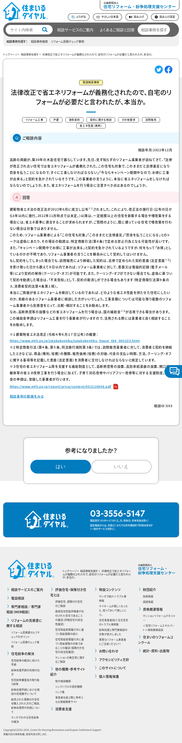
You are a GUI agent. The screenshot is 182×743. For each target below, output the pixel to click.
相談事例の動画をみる (27, 396)
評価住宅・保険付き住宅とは (68, 592)
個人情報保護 (109, 676)
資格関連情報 (153, 609)
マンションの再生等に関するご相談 (70, 660)
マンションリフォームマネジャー (159, 618)
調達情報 (148, 602)
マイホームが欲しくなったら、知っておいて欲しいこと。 (113, 610)
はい (61, 466)
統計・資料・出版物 (156, 650)
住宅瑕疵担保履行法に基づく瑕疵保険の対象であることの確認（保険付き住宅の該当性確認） (69, 645)
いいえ (121, 466)
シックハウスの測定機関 (68, 686)
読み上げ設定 (167, 17)
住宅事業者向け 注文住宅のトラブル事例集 (113, 622)
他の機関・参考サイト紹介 (67, 672)
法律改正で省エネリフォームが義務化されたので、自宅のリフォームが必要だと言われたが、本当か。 (97, 54)
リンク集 (60, 692)
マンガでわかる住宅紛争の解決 (25, 719)
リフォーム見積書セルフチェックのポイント (25, 634)
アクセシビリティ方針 (114, 659)
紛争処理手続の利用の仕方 (25, 672)
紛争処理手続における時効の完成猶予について (25, 692)
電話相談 (17, 598)
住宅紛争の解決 (22, 653)
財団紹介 (149, 589)
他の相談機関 (63, 681)
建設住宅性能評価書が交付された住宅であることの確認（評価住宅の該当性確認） (69, 617)
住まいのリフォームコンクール (155, 639)
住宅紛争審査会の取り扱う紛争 (25, 682)
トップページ (10, 54)
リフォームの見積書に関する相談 (24, 623)
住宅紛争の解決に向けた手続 (25, 662)
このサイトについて (112, 667)
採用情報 (148, 596)
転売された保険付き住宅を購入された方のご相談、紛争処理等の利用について (26, 705)
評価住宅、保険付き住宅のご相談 (68, 604)
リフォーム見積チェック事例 (67, 41)
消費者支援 (63, 708)
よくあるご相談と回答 (117, 30)
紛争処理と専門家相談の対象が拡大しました (113, 632)
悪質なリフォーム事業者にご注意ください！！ (112, 642)
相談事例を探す (154, 30)
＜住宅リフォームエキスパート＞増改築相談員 (158, 628)
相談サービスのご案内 (75, 30)
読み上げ (139, 17)
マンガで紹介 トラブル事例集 (112, 598)
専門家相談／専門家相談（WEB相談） (23, 609)
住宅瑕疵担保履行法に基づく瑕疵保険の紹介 (69, 632)
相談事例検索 (39, 41)
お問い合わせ (108, 651)
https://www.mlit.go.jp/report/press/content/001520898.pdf (60, 386)
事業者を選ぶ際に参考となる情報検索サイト (69, 700)
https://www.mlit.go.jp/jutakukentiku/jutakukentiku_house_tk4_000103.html (75, 340)
